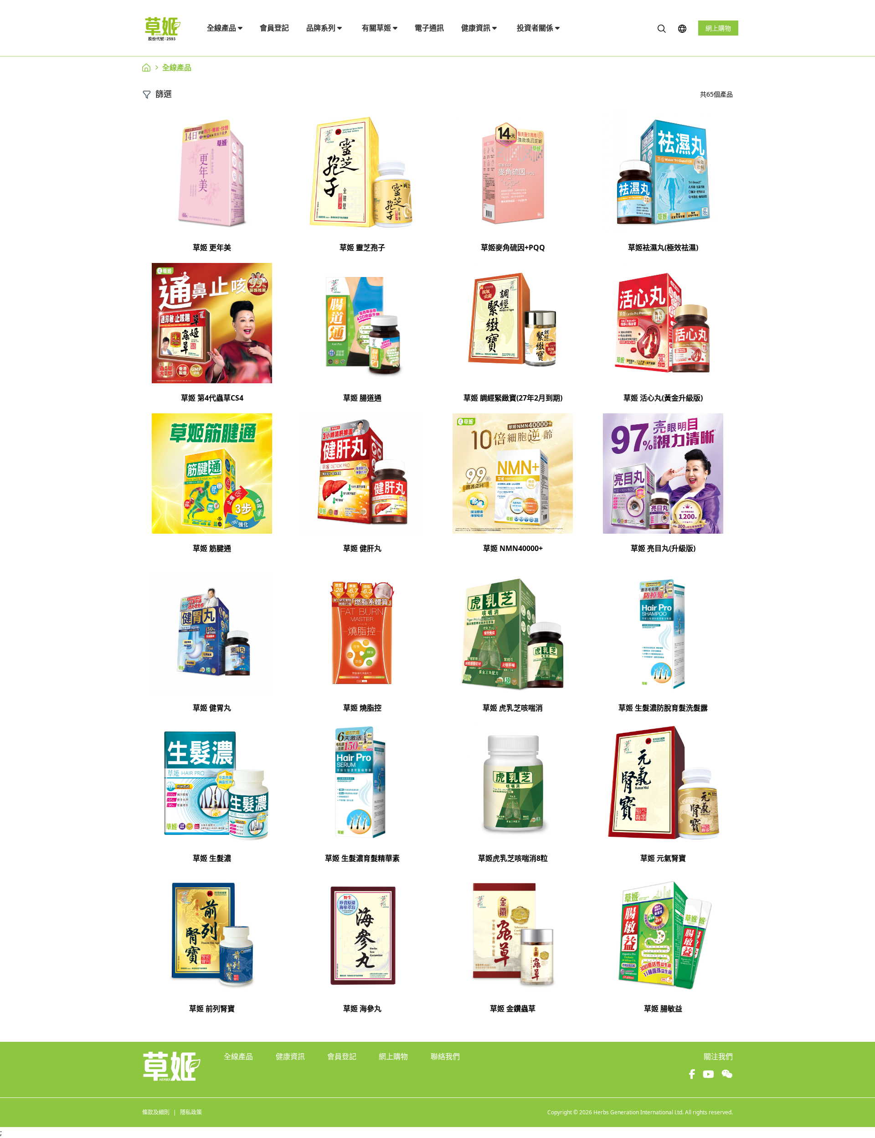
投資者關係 (536, 28)
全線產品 (222, 28)
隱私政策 (191, 1112)
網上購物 (718, 28)
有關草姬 (377, 28)
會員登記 (274, 28)
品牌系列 (321, 28)
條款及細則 (156, 1112)
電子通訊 (429, 28)
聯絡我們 (445, 1056)
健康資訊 (476, 28)
